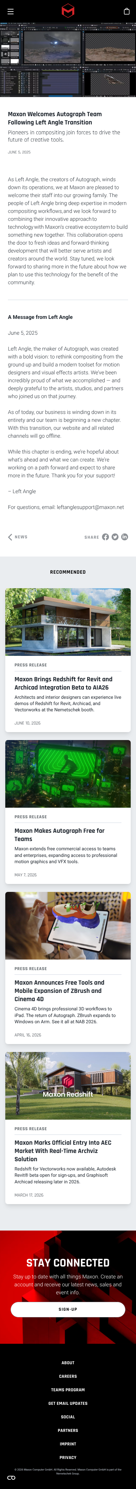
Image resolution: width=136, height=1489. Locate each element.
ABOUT (67, 1363)
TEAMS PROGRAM (68, 1390)
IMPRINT (68, 1444)
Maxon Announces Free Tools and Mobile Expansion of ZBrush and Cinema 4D (59, 990)
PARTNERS (68, 1431)
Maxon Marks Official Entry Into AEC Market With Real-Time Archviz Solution (63, 1151)
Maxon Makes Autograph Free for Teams (60, 835)
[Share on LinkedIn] (124, 537)
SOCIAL (68, 1417)
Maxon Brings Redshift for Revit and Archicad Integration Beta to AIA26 (64, 683)
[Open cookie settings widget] (11, 1478)
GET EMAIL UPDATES (68, 1403)
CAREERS (68, 1376)
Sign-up (68, 1309)
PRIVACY (67, 1458)
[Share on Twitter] (115, 537)
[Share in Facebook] (105, 537)
